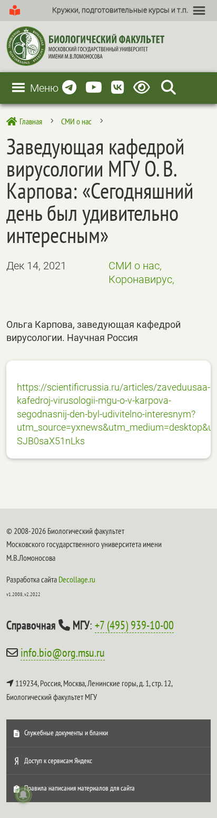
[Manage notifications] (23, 794)
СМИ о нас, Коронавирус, (141, 272)
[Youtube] (94, 87)
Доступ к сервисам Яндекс (58, 760)
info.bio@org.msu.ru (63, 652)
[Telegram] (69, 87)
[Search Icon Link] (168, 87)
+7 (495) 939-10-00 (134, 625)
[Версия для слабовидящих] (143, 87)
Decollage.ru (76, 579)
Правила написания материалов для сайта (79, 788)
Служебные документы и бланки (66, 732)
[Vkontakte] (117, 87)
